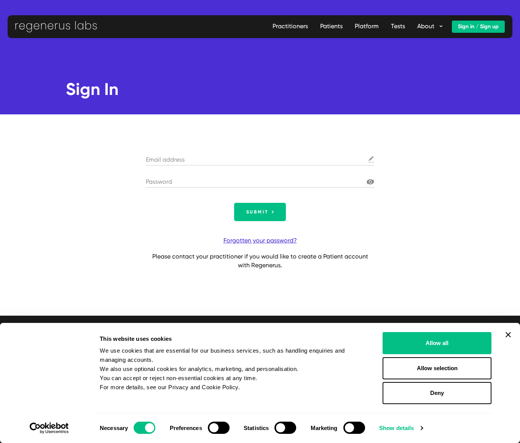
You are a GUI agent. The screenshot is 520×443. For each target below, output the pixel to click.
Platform (367, 26)
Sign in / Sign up (478, 26)
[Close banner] (508, 334)
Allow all (437, 343)
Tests (398, 26)
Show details (396, 428)
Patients (331, 26)
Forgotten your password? (260, 240)
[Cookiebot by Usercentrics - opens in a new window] (49, 428)
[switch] (219, 428)
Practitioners (290, 26)
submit (257, 212)
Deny (437, 393)
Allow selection (437, 368)
